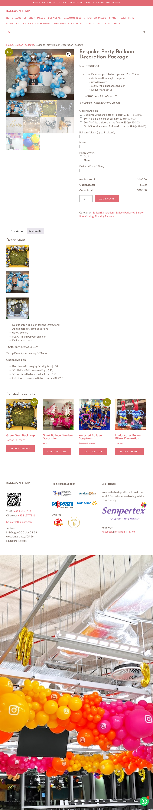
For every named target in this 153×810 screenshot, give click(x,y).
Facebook (107, 531)
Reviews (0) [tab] (35, 231)
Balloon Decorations (103, 212)
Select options (20, 448)
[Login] (8, 32)
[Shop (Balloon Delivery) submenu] (61, 18)
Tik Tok (131, 531)
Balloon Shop (18, 11)
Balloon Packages (24, 44)
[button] (68, 54)
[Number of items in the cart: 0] (144, 32)
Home (9, 44)
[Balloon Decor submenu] (84, 18)
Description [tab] (17, 231)
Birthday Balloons (104, 216)
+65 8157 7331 (26, 515)
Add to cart (106, 199)
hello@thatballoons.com (19, 521)
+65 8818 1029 (22, 511)
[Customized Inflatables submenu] (83, 23)
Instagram (120, 531)
